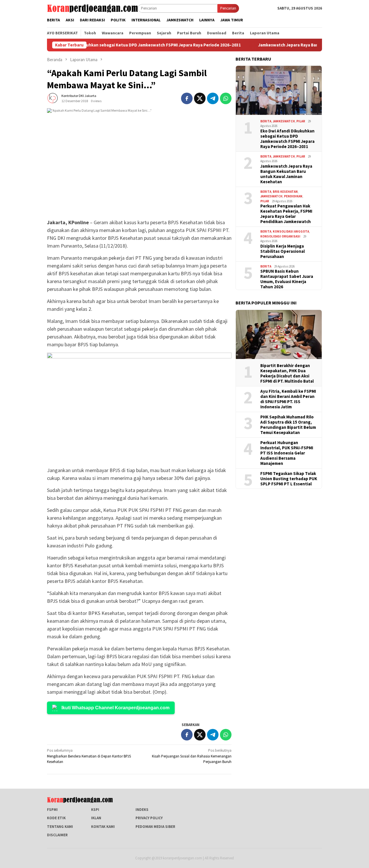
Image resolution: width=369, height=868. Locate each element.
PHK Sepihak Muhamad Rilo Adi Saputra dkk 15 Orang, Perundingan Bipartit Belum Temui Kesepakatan (288, 424)
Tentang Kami (60, 826)
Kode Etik (56, 817)
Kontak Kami (103, 826)
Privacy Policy (149, 817)
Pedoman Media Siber (155, 826)
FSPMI (52, 809)
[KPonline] (92, 7)
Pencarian (228, 8)
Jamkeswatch (284, 121)
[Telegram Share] (213, 98)
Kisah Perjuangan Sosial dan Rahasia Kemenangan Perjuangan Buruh (191, 756)
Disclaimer (57, 835)
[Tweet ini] (200, 98)
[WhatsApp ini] (225, 98)
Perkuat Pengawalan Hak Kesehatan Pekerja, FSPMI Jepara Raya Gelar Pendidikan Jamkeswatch (286, 213)
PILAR (300, 121)
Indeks (141, 809)
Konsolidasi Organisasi (280, 236)
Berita (265, 121)
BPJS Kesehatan (285, 192)
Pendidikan (293, 196)
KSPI (95, 809)
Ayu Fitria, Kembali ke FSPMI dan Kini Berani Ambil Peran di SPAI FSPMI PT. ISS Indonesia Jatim (288, 399)
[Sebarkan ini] (187, 98)
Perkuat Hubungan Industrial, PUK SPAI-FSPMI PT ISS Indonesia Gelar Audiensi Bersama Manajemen (286, 453)
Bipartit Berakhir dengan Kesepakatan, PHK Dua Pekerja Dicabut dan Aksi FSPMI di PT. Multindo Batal (287, 373)
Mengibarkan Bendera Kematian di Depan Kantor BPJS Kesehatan (89, 756)
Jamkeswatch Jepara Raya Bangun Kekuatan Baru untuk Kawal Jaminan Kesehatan (286, 174)
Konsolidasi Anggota (291, 231)
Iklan (96, 817)
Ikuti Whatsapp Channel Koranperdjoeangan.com (115, 707)
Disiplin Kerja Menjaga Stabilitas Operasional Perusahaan (282, 251)
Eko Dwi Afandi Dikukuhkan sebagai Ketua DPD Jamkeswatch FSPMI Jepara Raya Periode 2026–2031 (121, 45)
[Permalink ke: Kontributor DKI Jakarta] (53, 98)
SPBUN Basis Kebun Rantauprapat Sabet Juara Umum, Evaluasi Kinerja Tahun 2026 (286, 279)
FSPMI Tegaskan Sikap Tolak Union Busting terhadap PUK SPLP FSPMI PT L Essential (288, 479)
